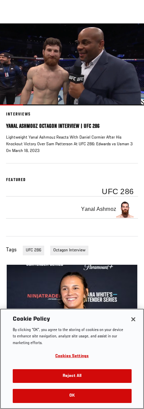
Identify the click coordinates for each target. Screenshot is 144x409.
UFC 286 (33, 250)
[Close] (133, 319)
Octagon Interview (69, 250)
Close (132, 36)
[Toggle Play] (14, 109)
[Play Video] (72, 64)
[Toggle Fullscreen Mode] (130, 109)
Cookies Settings (72, 356)
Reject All (72, 376)
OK (72, 396)
